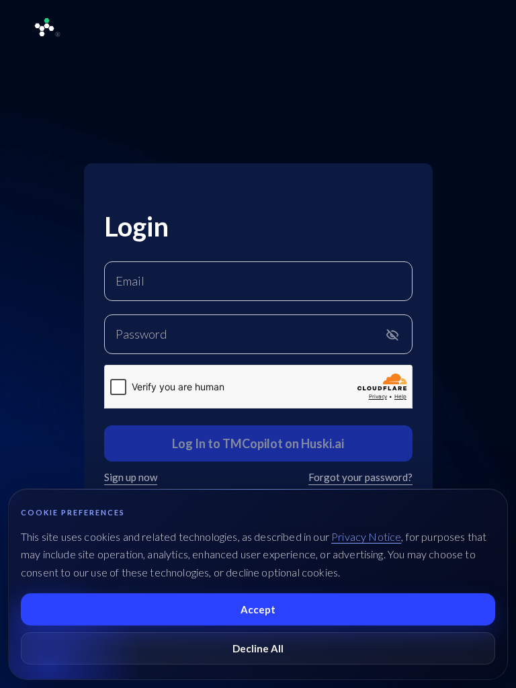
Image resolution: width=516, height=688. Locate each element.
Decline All (258, 648)
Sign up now (130, 477)
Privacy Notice (366, 536)
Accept (258, 609)
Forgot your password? (360, 477)
